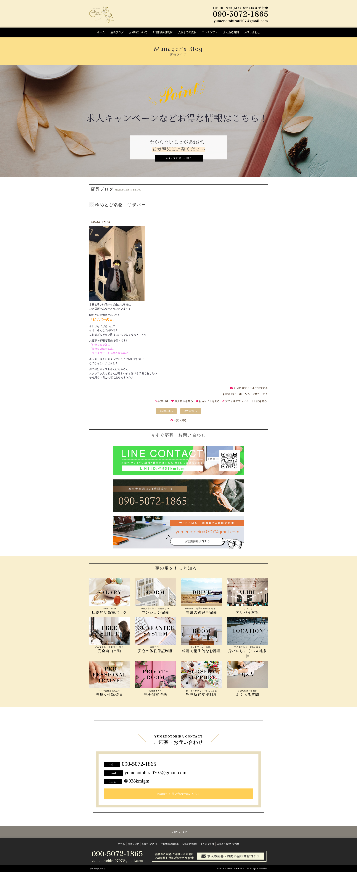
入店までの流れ (187, 32)
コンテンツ (209, 32)
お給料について (138, 32)
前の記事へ (166, 410)
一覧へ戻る (179, 420)
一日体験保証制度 (170, 843)
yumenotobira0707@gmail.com (155, 772)
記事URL (163, 401)
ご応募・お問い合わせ (228, 843)
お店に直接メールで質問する (251, 387)
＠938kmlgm (136, 781)
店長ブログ (116, 32)
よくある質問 (231, 32)
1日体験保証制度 (163, 32)
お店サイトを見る (209, 401)
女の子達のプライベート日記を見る (246, 401)
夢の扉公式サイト (98, 869)
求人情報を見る (184, 401)
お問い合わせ (252, 32)
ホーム (101, 32)
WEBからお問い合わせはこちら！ (178, 793)
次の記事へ (190, 410)
